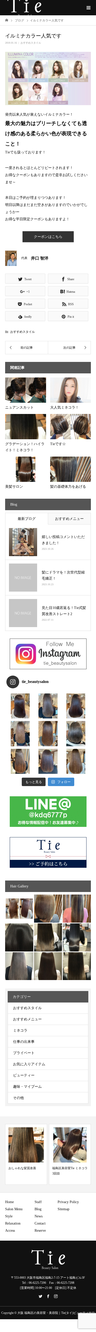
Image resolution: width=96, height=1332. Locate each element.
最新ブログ (27, 519)
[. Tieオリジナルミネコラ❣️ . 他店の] (47, 761)
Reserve (40, 1230)
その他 (18, 1098)
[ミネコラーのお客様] (48, 966)
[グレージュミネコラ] (77, 966)
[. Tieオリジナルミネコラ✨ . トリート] (75, 761)
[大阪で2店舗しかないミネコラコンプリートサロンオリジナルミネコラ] (19, 909)
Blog (38, 1209)
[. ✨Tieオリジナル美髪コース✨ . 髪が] (47, 733)
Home (9, 1202)
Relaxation (12, 1223)
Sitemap (63, 1209)
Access (10, 1230)
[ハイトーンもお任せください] (48, 909)
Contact (40, 1223)
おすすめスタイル (30, 42)
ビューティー (24, 1075)
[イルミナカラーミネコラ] (48, 937)
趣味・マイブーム (27, 1087)
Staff (38, 1202)
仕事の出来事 (24, 1042)
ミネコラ (20, 1030)
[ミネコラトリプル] (19, 937)
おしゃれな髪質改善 (22, 1168)
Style (9, 1216)
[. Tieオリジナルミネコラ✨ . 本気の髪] (20, 733)
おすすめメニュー (69, 519)
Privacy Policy (68, 1202)
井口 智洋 (39, 258)
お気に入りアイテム (29, 1064)
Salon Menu (14, 1209)
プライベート (24, 1053)
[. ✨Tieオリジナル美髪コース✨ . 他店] (47, 705)
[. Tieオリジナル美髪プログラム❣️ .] (20, 705)
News (38, 1216)
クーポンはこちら (48, 237)
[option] (26, 1154)
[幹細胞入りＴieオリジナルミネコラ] (77, 909)
